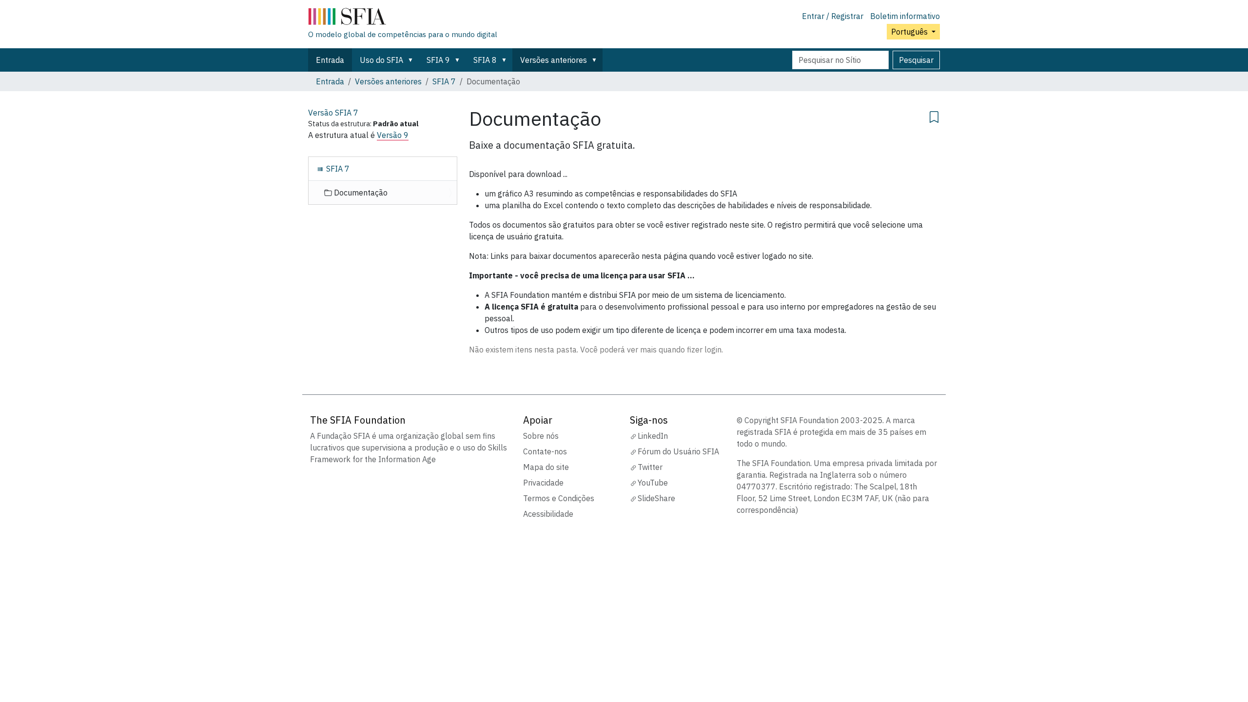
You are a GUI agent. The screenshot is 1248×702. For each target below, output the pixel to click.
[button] (412, 60)
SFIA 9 (438, 60)
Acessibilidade (548, 514)
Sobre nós (541, 436)
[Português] (402, 18)
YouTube (653, 483)
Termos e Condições (558, 498)
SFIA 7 (444, 81)
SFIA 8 (485, 60)
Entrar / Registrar (832, 16)
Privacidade (543, 483)
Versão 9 (393, 135)
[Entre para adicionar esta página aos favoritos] (934, 115)
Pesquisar (916, 60)
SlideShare (656, 498)
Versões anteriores (553, 60)
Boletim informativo (905, 16)
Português (910, 32)
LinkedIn (653, 436)
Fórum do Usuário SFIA (678, 451)
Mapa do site (546, 467)
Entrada (330, 60)
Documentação (360, 192)
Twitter (650, 467)
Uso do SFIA (381, 60)
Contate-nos (545, 451)
